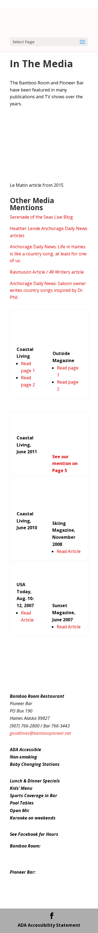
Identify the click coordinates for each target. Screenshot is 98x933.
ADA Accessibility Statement (49, 925)
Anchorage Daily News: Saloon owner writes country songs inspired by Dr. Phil (48, 290)
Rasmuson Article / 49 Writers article (47, 272)
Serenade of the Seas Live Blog (41, 217)
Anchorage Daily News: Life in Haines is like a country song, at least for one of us (48, 254)
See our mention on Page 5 (65, 463)
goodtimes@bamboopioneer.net (40, 733)
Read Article (69, 551)
